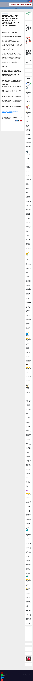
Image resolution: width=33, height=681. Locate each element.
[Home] (1, 8)
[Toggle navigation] (16, 7)
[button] (31, 7)
